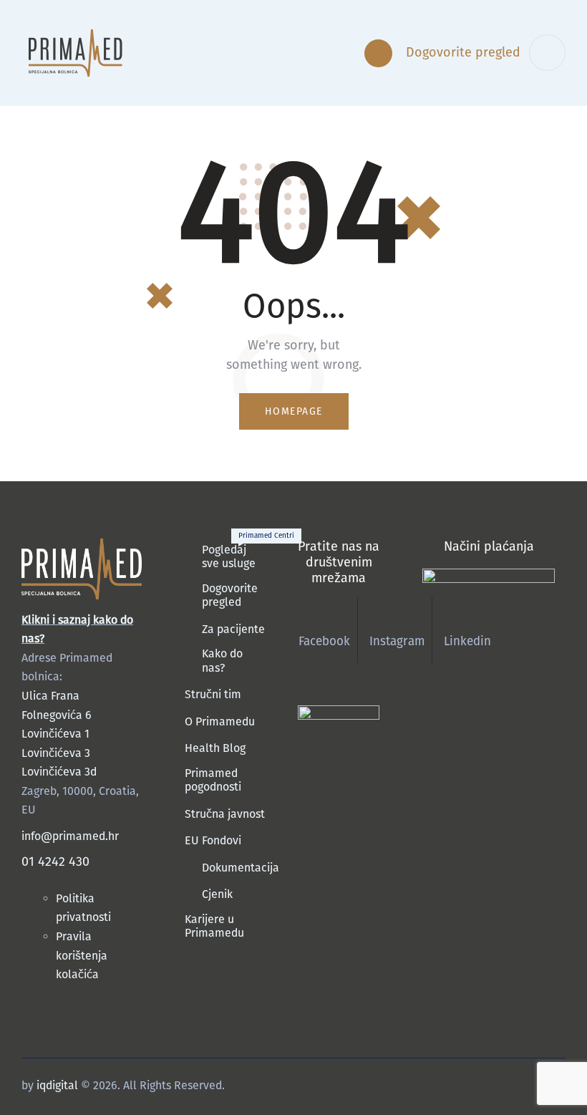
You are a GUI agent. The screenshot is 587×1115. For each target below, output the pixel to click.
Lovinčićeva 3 (55, 753)
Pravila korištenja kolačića (81, 955)
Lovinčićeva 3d (59, 771)
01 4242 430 (55, 861)
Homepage (294, 411)
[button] (316, 53)
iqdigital (57, 1085)
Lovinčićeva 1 (55, 733)
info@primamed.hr (70, 836)
